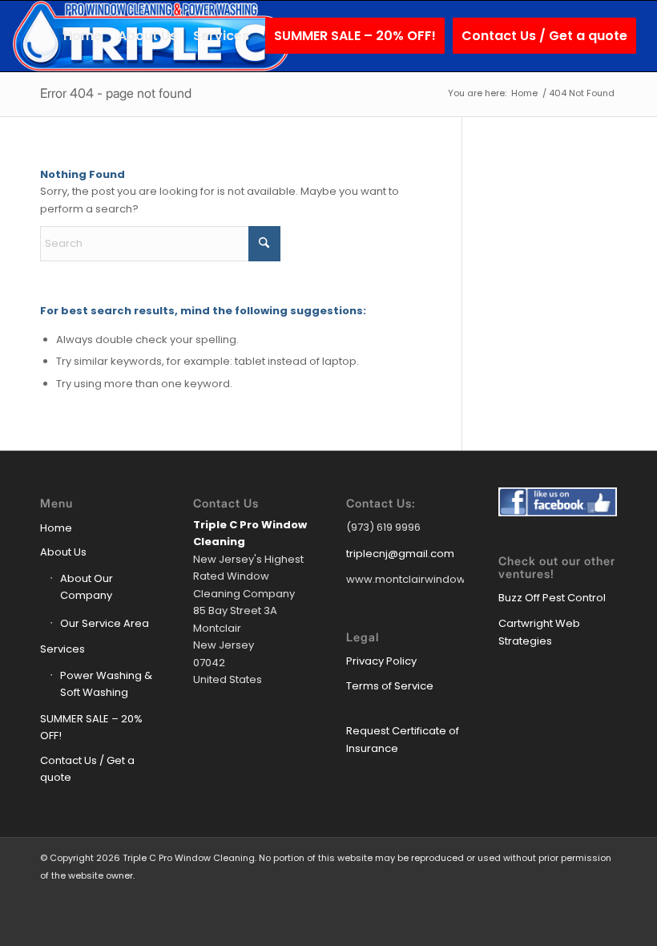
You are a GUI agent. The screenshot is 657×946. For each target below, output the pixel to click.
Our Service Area (104, 623)
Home (56, 528)
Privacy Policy (381, 661)
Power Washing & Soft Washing (106, 684)
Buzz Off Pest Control (552, 597)
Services (62, 649)
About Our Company (86, 587)
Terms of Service (389, 685)
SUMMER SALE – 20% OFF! (91, 727)
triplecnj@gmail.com (400, 553)
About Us (63, 552)
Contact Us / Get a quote (87, 769)
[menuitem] (82, 36)
